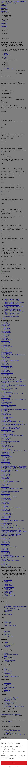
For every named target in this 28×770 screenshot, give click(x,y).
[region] (14, 754)
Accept (14, 763)
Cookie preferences (14, 766)
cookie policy (11, 758)
